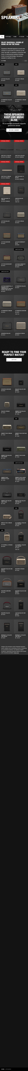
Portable (8, 36)
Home (14, 36)
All (2, 36)
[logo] (6, 6)
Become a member (14, 130)
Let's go (14, 359)
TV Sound (21, 36)
